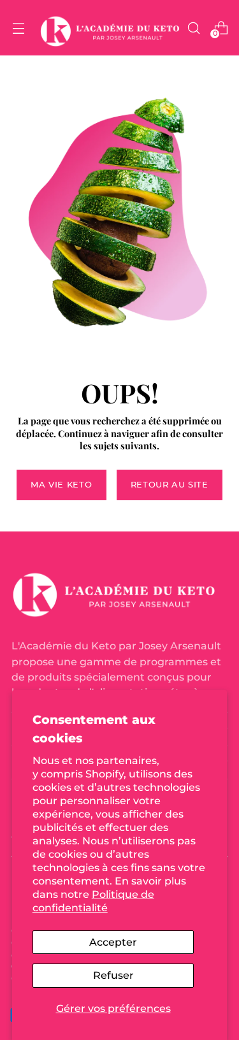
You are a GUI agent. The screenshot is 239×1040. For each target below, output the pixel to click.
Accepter (113, 941)
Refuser (113, 975)
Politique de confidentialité (93, 901)
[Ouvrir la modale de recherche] (193, 28)
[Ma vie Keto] (110, 27)
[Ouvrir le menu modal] (18, 28)
